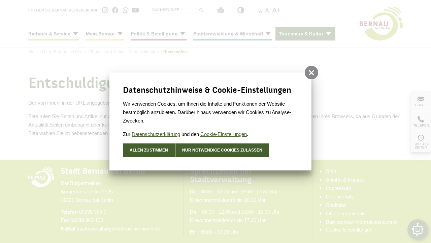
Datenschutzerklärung (156, 134)
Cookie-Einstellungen (223, 134)
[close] (311, 72)
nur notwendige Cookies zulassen (222, 150)
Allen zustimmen (149, 150)
